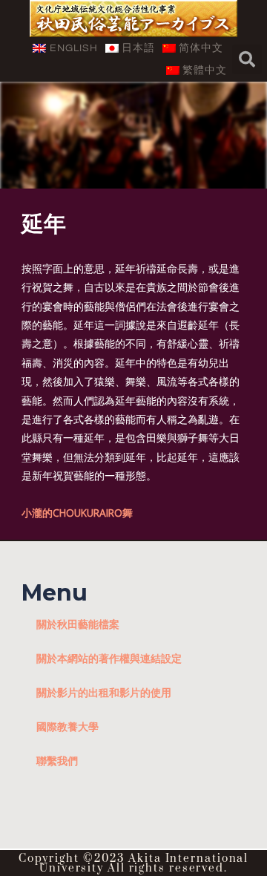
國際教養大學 (67, 726)
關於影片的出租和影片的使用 (103, 692)
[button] (247, 59)
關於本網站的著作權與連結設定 (109, 658)
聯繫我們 (57, 761)
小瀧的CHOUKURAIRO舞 (77, 513)
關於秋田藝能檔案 (77, 624)
